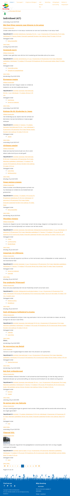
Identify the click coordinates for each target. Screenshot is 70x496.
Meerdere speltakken (9, 161)
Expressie (29, 34)
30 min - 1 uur (36, 34)
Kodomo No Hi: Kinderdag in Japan (17, 111)
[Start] (4, 466)
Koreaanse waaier (10, 79)
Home (6, 2)
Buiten (19, 36)
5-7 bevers (13, 36)
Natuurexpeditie (12, 41)
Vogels (10, 394)
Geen (4, 63)
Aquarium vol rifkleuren (13, 253)
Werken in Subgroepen (64, 3)
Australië (10, 273)
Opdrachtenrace (13, 362)
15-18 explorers (36, 61)
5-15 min (58, 36)
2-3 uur (29, 59)
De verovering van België (13, 346)
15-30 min (25, 132)
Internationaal (29, 90)
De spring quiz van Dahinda (14, 403)
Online (59, 357)
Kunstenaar (59, 266)
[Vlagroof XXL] (6, 440)
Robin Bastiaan (7, 349)
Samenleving (23, 59)
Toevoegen (20, 2)
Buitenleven (22, 34)
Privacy (37, 494)
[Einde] (39, 466)
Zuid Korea (11, 100)
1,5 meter (53, 36)
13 (30, 466)
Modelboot (11, 303)
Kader (43, 293)
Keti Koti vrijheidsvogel (13, 371)
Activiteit (15, 34)
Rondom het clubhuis (40, 36)
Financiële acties (13, 68)
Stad (48, 36)
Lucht (63, 234)
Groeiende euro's (10, 50)
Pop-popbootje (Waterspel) (14, 282)
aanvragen (38, 491)
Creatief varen (10, 296)
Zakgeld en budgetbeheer (15, 70)
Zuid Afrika (11, 171)
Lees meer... (6, 44)
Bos (37, 266)
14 (33, 466)
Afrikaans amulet (10, 145)
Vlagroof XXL (8, 432)
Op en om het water (51, 293)
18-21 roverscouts (46, 61)
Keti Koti (10, 392)
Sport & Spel (22, 450)
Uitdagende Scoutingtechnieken (43, 230)
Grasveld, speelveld (27, 36)
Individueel (6, 36)
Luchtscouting (12, 241)
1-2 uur (55, 230)
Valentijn (10, 332)
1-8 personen (45, 34)
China (9, 239)
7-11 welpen (20, 61)
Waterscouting (12, 300)
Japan (9, 136)
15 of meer (61, 34)
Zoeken (12, 2)
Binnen (28, 93)
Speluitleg (47, 2)
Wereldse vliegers (10, 219)
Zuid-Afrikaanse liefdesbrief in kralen (19, 312)
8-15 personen (53, 34)
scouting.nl (43, 494)
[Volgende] (36, 466)
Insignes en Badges (31, 2)
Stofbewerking (12, 173)
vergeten (47, 489)
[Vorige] (7, 466)
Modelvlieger (11, 244)
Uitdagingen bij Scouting (55, 3)
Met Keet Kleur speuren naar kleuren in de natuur (23, 25)
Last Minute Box (41, 4)
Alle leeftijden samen (13, 387)
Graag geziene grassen (12, 182)
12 (27, 466)
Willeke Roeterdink (8, 28)
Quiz (9, 423)
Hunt (9, 460)
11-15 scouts (27, 61)
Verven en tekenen (13, 102)
